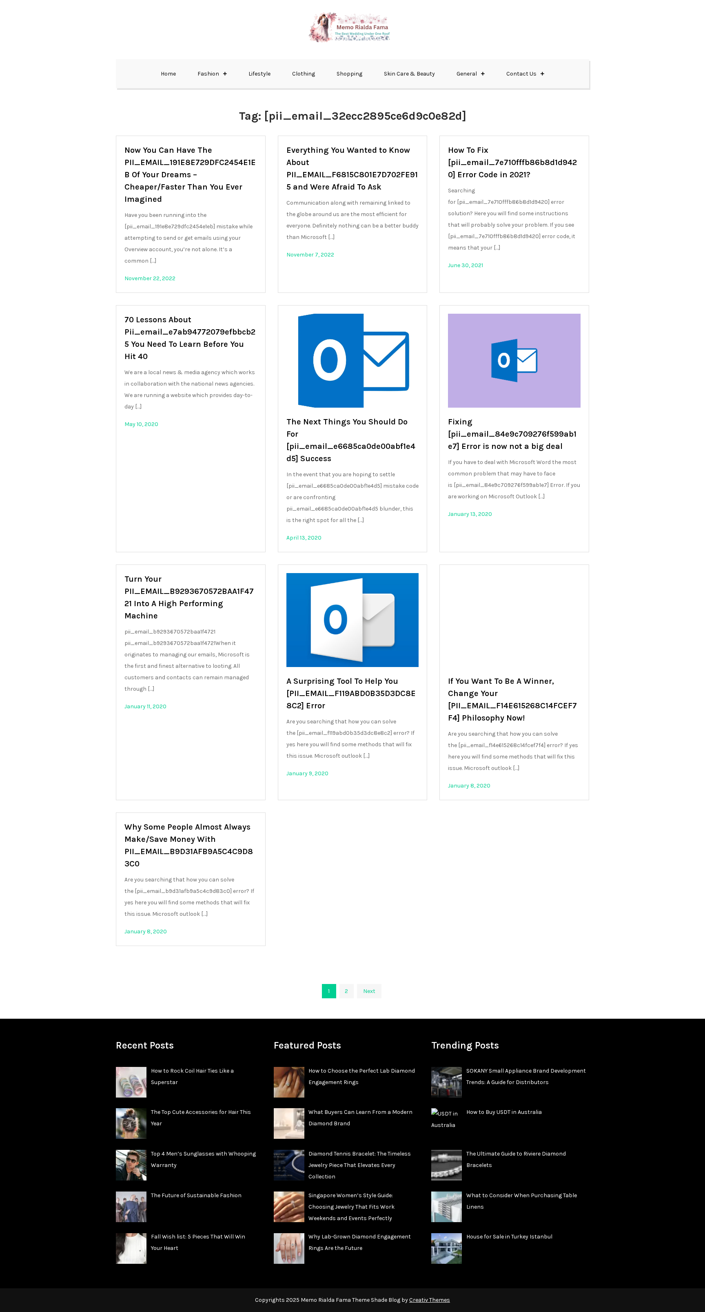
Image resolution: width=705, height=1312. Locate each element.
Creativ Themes (429, 1299)
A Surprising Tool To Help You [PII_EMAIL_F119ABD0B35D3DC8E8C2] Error (351, 693)
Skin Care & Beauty (409, 73)
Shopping (349, 73)
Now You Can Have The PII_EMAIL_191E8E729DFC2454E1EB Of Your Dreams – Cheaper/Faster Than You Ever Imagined (190, 174)
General (467, 73)
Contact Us (521, 73)
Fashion (208, 73)
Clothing (303, 73)
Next (369, 991)
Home (168, 73)
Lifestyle (259, 73)
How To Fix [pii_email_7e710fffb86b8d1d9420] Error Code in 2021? (512, 162)
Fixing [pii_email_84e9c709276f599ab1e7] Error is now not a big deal (512, 434)
